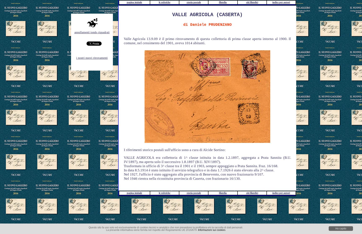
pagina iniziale (134, 2)
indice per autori (281, 2)
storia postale (194, 2)
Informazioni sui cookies (211, 230)
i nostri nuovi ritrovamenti (92, 57)
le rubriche (164, 2)
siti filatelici (252, 2)
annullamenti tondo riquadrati (92, 32)
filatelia (223, 2)
